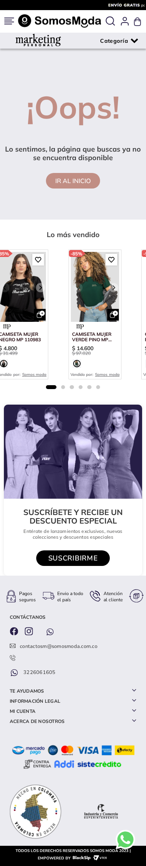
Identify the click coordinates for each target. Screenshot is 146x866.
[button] (110, 21)
